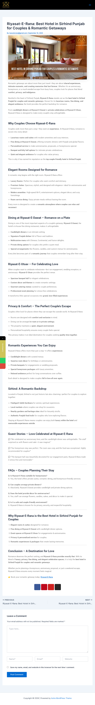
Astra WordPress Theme (61, 698)
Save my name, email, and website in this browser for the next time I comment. (42, 667)
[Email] (3, 366)
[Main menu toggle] (90, 5)
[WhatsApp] (3, 360)
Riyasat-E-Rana (47, 577)
